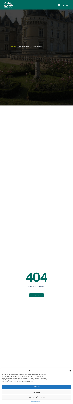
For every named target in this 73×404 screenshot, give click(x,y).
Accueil (13, 47)
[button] (70, 371)
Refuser (36, 392)
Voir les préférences (36, 397)
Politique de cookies (35, 401)
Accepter (36, 387)
